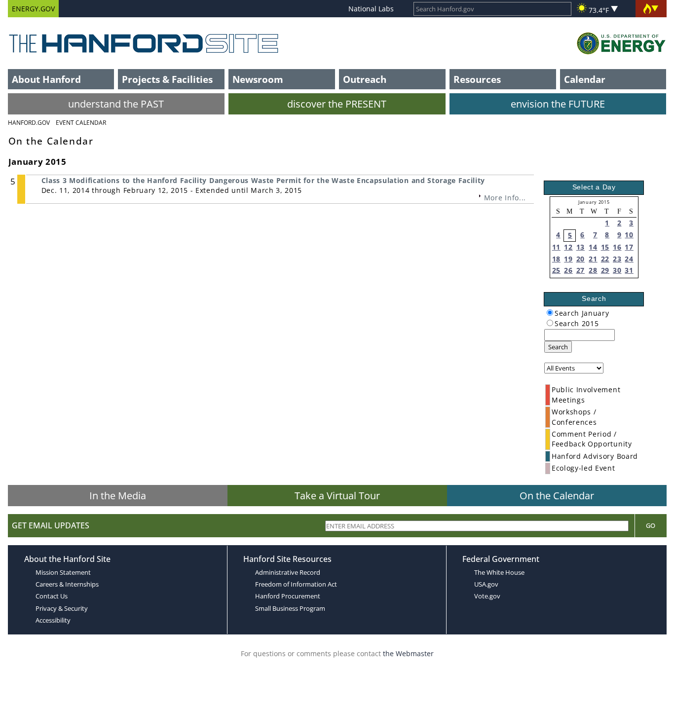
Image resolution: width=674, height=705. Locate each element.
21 (593, 258)
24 (629, 258)
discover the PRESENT (336, 104)
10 (629, 234)
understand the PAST (116, 104)
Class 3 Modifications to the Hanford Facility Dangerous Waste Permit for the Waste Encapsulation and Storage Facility (263, 180)
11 (556, 247)
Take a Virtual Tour (337, 495)
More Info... (505, 197)
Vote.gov (487, 596)
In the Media (117, 495)
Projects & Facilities (167, 79)
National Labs (371, 8)
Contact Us (52, 596)
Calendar (584, 79)
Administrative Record (287, 572)
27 (580, 270)
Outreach (364, 79)
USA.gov (486, 584)
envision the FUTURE (558, 104)
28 (593, 270)
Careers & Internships (67, 584)
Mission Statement (63, 572)
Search (558, 346)
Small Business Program (290, 608)
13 (580, 247)
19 (568, 258)
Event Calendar (81, 122)
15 (605, 247)
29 (605, 270)
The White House (499, 572)
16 (617, 247)
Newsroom (257, 79)
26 (568, 270)
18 (556, 258)
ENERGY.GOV (33, 8)
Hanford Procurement (287, 596)
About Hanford (46, 79)
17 (629, 247)
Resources (477, 79)
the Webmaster (408, 653)
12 (568, 247)
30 (617, 270)
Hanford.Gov (29, 122)
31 (629, 270)
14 (593, 247)
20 (580, 258)
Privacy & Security (62, 608)
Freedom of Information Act (296, 584)
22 (605, 258)
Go (650, 525)
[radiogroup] (550, 312)
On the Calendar (557, 495)
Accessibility (53, 620)
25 (556, 270)
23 (617, 258)
